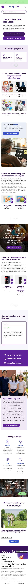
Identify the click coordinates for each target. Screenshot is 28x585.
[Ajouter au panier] (12, 202)
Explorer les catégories (14, 38)
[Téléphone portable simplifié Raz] (7, 279)
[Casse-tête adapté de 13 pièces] (21, 199)
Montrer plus (14, 541)
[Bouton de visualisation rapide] (12, 199)
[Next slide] (16, 65)
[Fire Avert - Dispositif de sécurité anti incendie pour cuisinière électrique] (21, 279)
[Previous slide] (12, 65)
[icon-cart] (25, 6)
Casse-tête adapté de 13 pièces (20, 206)
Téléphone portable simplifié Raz (7, 288)
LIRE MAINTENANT (6, 537)
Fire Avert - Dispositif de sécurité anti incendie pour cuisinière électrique (20, 290)
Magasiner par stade (14, 34)
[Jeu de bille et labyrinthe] (7, 199)
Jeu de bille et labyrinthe (7, 206)
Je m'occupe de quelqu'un (7, 58)
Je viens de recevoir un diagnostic (19, 59)
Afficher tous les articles (13, 506)
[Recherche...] (24, 12)
